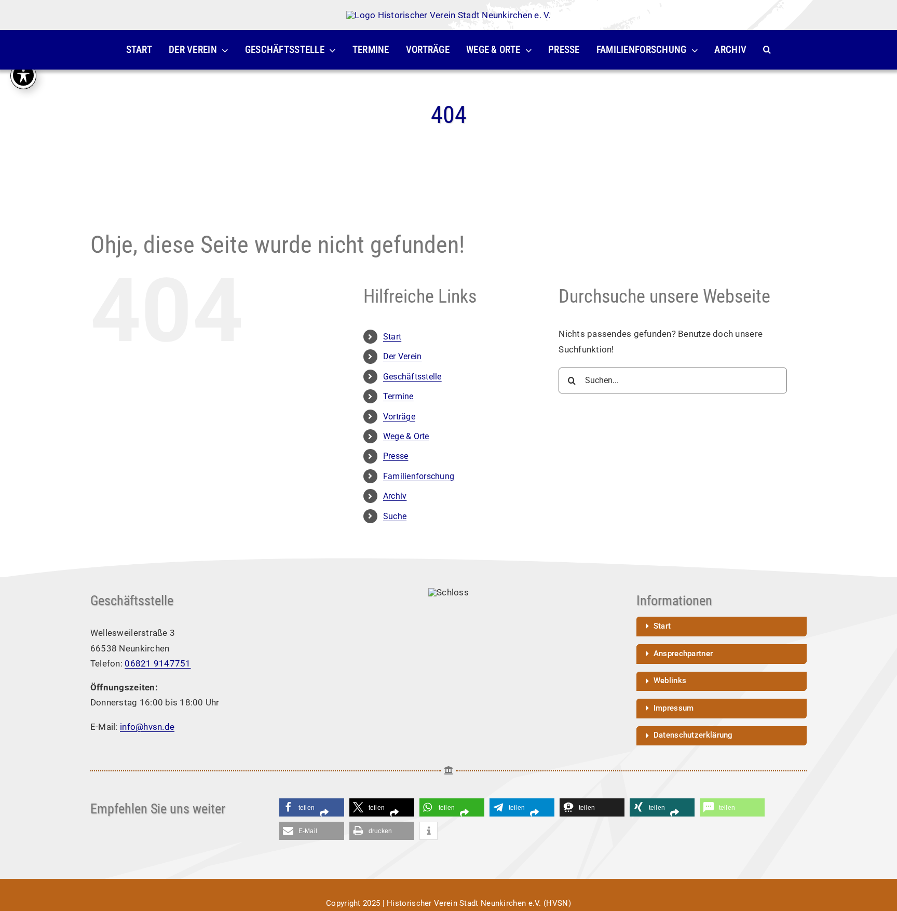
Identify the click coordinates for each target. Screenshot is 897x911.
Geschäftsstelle (412, 377)
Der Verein (402, 356)
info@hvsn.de (147, 727)
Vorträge (399, 416)
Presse (396, 456)
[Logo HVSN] (448, 15)
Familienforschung (418, 476)
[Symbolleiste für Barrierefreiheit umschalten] (23, 75)
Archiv (395, 496)
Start (392, 337)
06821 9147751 (158, 663)
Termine (398, 396)
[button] (767, 50)
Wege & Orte (406, 436)
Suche (394, 516)
